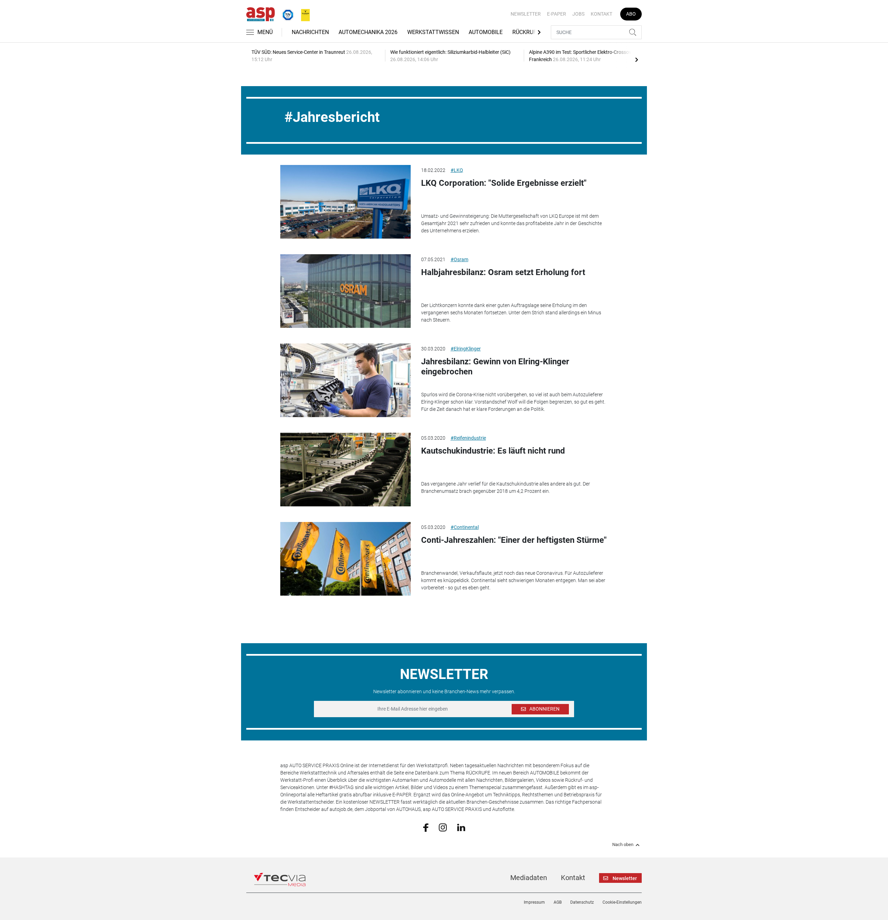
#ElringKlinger (466, 348)
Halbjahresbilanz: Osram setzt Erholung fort (503, 272)
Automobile (486, 32)
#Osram (459, 259)
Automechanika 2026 (368, 32)
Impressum (534, 902)
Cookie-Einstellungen (622, 902)
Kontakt (601, 14)
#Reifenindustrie (468, 438)
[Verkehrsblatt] (303, 13)
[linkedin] (461, 827)
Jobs (578, 14)
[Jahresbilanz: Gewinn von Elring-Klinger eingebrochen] (345, 380)
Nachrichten (310, 32)
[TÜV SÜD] (286, 13)
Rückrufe (525, 32)
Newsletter (526, 14)
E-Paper (556, 14)
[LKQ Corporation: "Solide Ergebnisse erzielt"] (345, 202)
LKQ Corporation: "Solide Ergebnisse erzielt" (504, 183)
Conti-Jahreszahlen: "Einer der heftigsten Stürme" (514, 540)
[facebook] (425, 827)
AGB (558, 902)
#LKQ (457, 170)
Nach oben (622, 844)
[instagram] (443, 827)
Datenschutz (582, 902)
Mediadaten (528, 877)
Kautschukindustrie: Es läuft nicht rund (493, 451)
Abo (631, 14)
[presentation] (636, 59)
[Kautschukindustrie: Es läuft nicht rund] (345, 469)
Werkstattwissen (433, 32)
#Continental (465, 527)
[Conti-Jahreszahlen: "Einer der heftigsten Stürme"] (345, 559)
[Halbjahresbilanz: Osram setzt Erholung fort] (345, 291)
